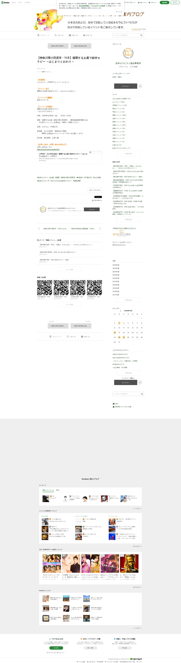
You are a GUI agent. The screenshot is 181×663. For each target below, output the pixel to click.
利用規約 (101, 661)
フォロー (92, 209)
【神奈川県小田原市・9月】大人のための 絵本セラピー (127, 172)
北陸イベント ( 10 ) (118, 118)
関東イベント (46, 72)
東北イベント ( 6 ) (118, 108)
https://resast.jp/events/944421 (48, 149)
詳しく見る (90, 648)
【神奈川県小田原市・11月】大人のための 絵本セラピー (59, 46)
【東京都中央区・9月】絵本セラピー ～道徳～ (127, 177)
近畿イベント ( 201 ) (119, 125)
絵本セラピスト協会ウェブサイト (125, 228)
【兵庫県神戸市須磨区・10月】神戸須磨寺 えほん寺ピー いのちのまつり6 (128, 197)
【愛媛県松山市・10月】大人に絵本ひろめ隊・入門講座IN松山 (128, 192)
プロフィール (123, 67)
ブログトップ (44, 35)
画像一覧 (75, 35)
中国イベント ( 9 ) (118, 131)
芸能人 (58, 490)
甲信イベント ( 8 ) (118, 112)
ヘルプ (140, 661)
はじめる (56, 648)
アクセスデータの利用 (112, 661)
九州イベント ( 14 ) (118, 135)
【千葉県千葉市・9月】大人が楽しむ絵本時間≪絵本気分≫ (127, 186)
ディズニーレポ (113, 516)
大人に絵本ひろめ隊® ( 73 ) (121, 98)
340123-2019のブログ (120, 354)
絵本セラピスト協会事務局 (128, 63)
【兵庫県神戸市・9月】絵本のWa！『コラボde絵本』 (128, 208)
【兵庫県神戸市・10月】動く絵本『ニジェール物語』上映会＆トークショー (128, 213)
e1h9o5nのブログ (118, 364)
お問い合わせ (92, 661)
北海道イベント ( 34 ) (119, 105)
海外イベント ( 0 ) (118, 141)
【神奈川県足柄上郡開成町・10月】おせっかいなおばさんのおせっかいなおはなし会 (82, 46)
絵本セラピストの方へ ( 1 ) (121, 148)
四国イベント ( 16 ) (118, 128)
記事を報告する (98, 200)
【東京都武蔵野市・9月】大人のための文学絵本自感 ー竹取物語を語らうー (127, 181)
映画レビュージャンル (48, 490)
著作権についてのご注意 (123, 407)
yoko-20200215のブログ (120, 358)
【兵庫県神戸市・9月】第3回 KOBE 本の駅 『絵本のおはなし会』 (127, 202)
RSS (116, 404)
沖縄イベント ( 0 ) (118, 138)
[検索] (141, 35)
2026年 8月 (128, 310)
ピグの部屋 (133, 67)
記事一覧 (60, 35)
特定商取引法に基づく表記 (128, 661)
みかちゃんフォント (119, 244)
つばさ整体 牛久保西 (119, 367)
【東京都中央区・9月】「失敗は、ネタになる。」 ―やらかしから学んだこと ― (126, 167)
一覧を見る (128, 153)
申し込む (124, 648)
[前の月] (120, 311)
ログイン (175, 2)
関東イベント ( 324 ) (119, 115)
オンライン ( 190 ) (118, 102)
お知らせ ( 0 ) (117, 145)
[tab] (48, 490)
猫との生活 (45, 516)
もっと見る (69, 269)
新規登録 (164, 2)
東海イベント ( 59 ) (118, 122)
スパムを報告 (81, 661)
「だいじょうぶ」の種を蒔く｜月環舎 (124, 361)
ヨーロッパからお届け (81, 516)
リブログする (96, 190)
